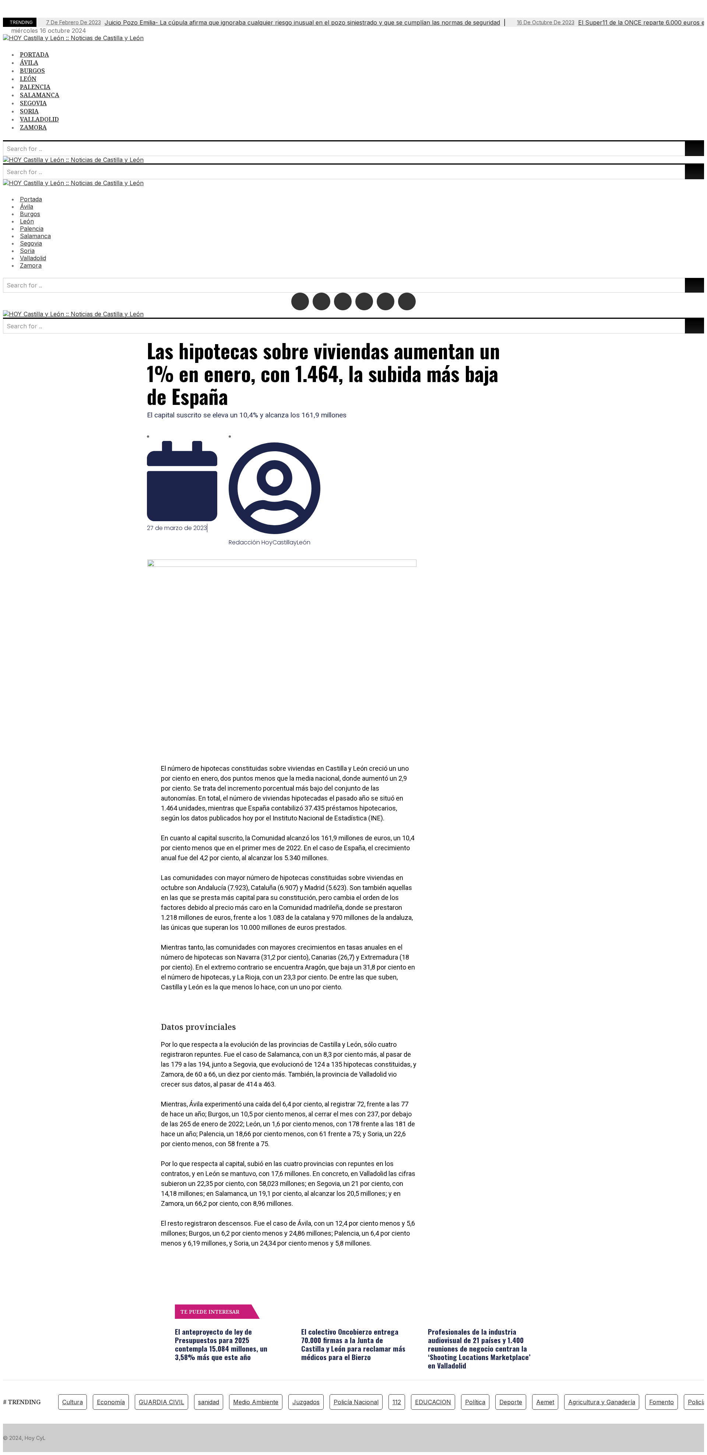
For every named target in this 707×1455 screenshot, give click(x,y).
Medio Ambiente (255, 1402)
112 (397, 1402)
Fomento (661, 1402)
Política (475, 1402)
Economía (111, 1402)
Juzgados (306, 1402)
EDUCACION (433, 1402)
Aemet (545, 1402)
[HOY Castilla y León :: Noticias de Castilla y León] (73, 38)
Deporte (510, 1402)
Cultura (72, 1402)
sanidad (208, 1402)
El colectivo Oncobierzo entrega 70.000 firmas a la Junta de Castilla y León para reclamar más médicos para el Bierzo (353, 1344)
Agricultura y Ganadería (601, 1402)
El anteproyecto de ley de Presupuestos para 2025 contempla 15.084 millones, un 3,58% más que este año (221, 1344)
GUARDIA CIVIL (161, 1402)
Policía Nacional (356, 1402)
